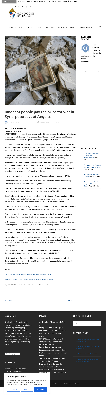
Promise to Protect (87, 27)
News (58, 122)
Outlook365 (73, 1)
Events (21, 27)
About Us (12, 27)
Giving (71, 27)
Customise (13, 389)
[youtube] (26, 6)
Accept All (40, 389)
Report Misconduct (26, 1)
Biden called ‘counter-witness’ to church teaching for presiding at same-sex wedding (29, 279)
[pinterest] (18, 6)
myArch (65, 1)
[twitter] (22, 6)
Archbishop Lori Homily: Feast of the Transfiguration (91, 156)
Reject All (27, 389)
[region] (27, 383)
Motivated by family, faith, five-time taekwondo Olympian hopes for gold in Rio (28, 274)
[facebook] (15, 6)
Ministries (50, 27)
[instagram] (30, 6)
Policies (49, 1)
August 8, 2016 (45, 122)
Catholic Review (39, 1)
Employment (57, 1)
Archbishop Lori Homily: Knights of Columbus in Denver (91, 184)
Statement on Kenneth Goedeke (87, 354)
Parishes (31, 27)
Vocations (60, 27)
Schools (40, 27)
